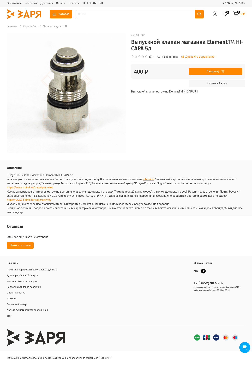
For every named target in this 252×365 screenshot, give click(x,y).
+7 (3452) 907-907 (234, 3)
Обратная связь (16, 292)
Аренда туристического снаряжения (27, 310)
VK (101, 3)
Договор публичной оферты (22, 275)
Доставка (46, 3)
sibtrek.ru (148, 179)
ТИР (9, 315)
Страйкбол (30, 26)
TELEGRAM (89, 3)
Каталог (64, 14)
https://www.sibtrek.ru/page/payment (30, 187)
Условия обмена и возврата (22, 281)
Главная (12, 26)
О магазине (14, 3)
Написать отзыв (20, 245)
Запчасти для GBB (55, 26)
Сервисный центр (17, 304)
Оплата (60, 3)
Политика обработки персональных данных (32, 269)
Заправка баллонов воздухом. (24, 287)
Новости (74, 3)
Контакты (31, 3)
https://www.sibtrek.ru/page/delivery (29, 199)
